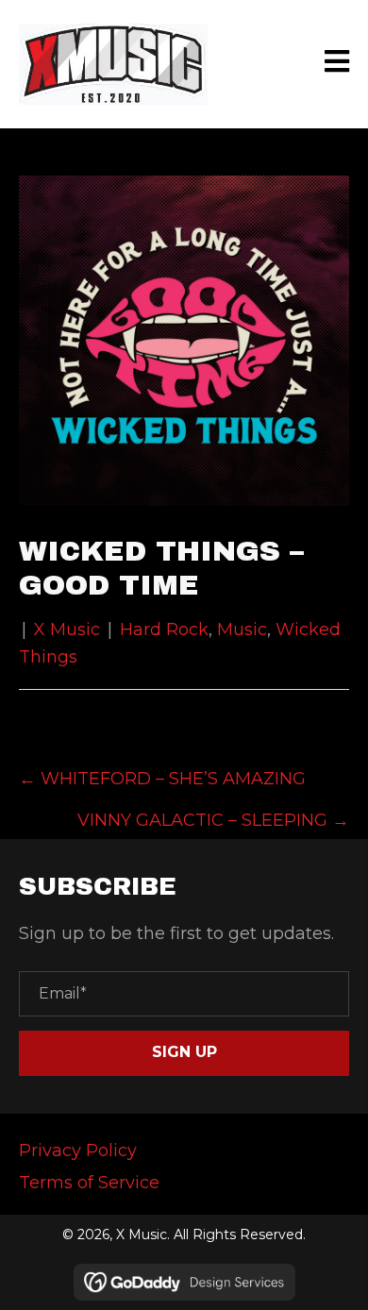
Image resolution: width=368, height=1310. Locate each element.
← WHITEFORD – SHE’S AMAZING (162, 778)
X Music (67, 629)
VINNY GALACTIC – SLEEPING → (213, 820)
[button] (184, 1053)
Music (242, 629)
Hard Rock (164, 629)
